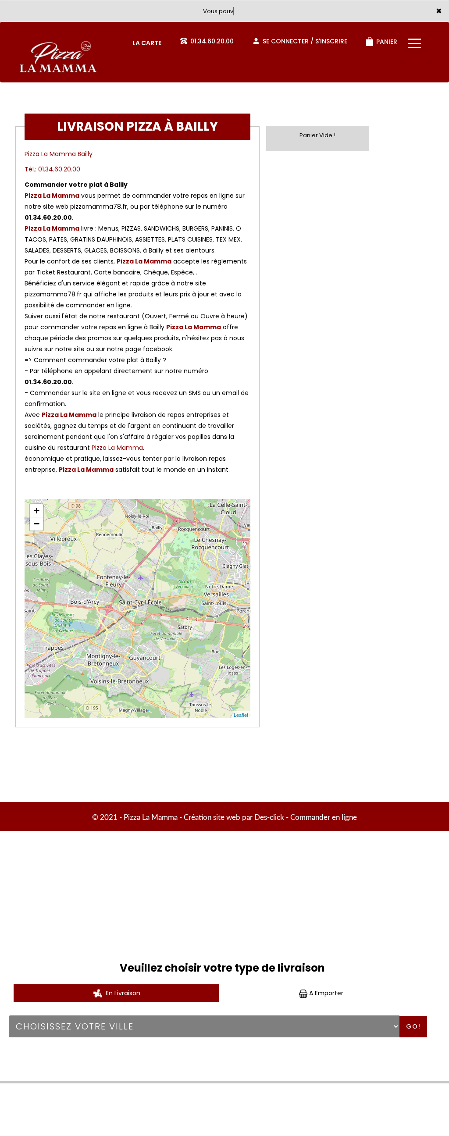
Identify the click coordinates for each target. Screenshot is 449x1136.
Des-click (269, 817)
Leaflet (241, 714)
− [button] (36, 523)
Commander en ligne (323, 817)
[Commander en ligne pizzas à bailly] (57, 41)
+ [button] (36, 510)
